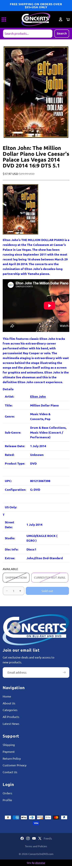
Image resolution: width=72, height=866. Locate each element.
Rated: (9, 455)
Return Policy (12, 758)
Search (62, 33)
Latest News (11, 723)
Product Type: (15, 463)
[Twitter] (40, 838)
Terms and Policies (36, 846)
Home (7, 696)
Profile (7, 800)
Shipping (9, 744)
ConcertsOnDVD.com (40, 853)
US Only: (11, 507)
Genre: (10, 416)
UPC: (8, 481)
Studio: (10, 538)
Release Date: (15, 446)
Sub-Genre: (13, 432)
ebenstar (40, 862)
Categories (10, 710)
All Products (11, 716)
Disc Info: (11, 549)
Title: (8, 405)
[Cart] (68, 19)
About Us (9, 703)
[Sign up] (64, 672)
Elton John (38, 396)
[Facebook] (22, 838)
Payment (9, 751)
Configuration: (15, 489)
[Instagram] (28, 838)
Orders (7, 793)
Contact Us (10, 772)
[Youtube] (34, 838)
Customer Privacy (14, 765)
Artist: (9, 396)
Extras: (10, 558)
